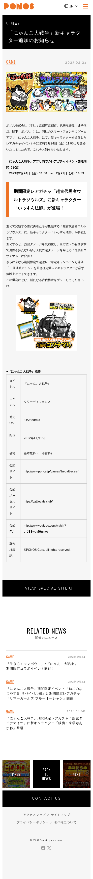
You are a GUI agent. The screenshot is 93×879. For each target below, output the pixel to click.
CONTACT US (46, 798)
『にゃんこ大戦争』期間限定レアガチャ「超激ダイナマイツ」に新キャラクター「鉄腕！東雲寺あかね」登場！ (44, 723)
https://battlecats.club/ (38, 501)
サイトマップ (60, 815)
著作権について (65, 822)
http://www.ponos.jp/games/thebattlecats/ (51, 471)
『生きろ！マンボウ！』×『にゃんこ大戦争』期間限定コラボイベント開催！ (42, 666)
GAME (11, 62)
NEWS (15, 23)
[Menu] (85, 6)
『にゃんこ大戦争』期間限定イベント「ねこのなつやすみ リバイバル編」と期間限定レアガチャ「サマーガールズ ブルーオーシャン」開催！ (44, 693)
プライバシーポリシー (33, 822)
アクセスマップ (34, 815)
